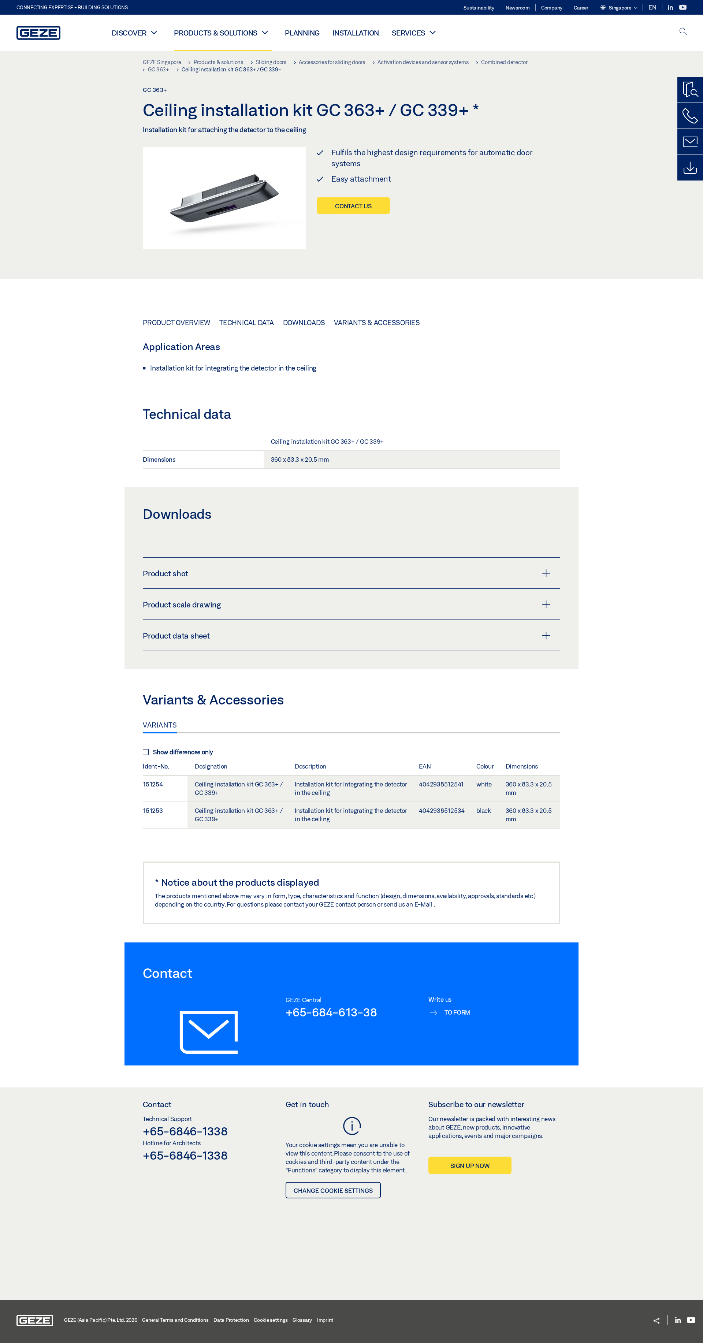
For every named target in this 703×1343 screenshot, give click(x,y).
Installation (355, 33)
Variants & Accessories (377, 323)
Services (408, 33)
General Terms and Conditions (175, 1320)
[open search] (683, 32)
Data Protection (231, 1320)
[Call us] (690, 116)
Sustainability (479, 8)
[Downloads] (690, 168)
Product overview (176, 323)
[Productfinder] (690, 90)
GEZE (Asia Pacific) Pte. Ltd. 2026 (100, 1320)
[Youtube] (683, 7)
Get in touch (307, 1104)
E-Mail (424, 904)
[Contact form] (690, 142)
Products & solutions (215, 33)
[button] (618, 8)
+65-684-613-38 (331, 1012)
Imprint (325, 1320)
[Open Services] (432, 32)
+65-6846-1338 (185, 1131)
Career (581, 8)
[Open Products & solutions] (264, 32)
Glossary (302, 1320)
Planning (302, 33)
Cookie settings (270, 1320)
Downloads (304, 323)
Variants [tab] (160, 725)
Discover (129, 33)
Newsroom (518, 8)
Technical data (246, 323)
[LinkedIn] (671, 7)
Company (551, 8)
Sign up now (470, 1165)
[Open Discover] (153, 32)
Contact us (353, 205)
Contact (157, 1104)
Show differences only (183, 751)
